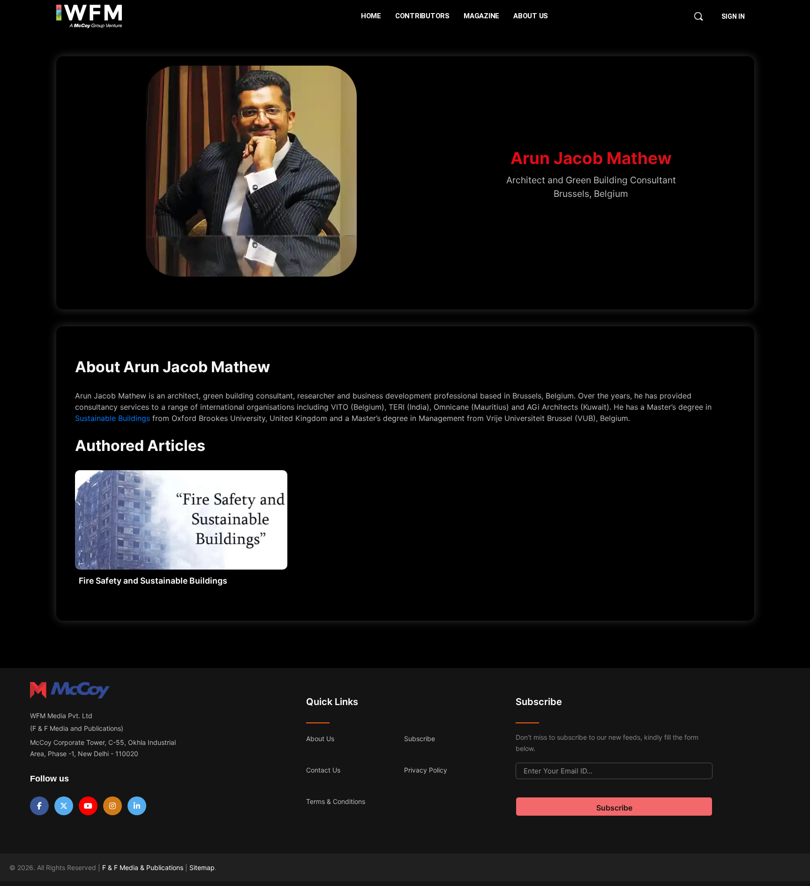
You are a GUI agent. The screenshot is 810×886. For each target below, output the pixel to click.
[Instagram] (112, 805)
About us (320, 739)
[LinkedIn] (137, 805)
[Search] (698, 16)
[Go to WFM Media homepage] (89, 16)
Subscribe (419, 739)
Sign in (733, 16)
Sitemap (202, 867)
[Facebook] (39, 805)
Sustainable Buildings (112, 418)
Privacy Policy (425, 770)
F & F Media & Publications (142, 867)
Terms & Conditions (335, 801)
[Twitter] (63, 805)
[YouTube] (88, 805)
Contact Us (323, 770)
